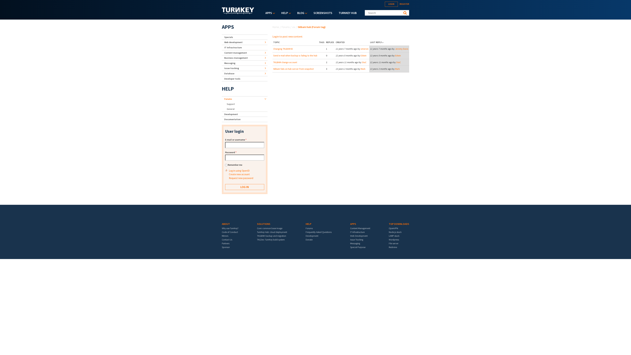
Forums (286, 27)
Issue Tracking (356, 239)
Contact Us (227, 239)
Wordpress (394, 239)
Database (229, 73)
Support (231, 104)
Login (391, 4)
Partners (225, 243)
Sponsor (226, 247)
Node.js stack (395, 232)
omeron (364, 48)
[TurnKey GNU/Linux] (238, 13)
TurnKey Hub (348, 13)
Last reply (376, 42)
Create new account (239, 174)
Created (340, 42)
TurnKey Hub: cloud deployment (272, 232)
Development (231, 114)
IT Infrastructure (233, 47)
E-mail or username (235, 139)
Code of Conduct (230, 232)
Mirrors (225, 235)
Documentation (232, 119)
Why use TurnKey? (230, 228)
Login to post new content (287, 36)
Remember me (235, 164)
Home (275, 27)
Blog (300, 13)
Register (404, 4)
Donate (309, 239)
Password (230, 152)
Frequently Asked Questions (319, 232)
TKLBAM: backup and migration (271, 235)
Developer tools (232, 78)
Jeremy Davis (401, 48)
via (293, 27)
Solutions (263, 223)
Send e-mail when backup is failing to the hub (295, 55)
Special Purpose (357, 247)
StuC (364, 62)
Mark (363, 68)
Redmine (393, 247)
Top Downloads (399, 223)
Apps (268, 13)
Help (284, 13)
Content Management (360, 228)
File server (393, 243)
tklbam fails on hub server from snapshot (293, 68)
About (226, 223)
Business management (236, 57)
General (230, 108)
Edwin (363, 55)
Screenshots (323, 13)
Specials (228, 37)
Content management (235, 52)
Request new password (241, 178)
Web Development (359, 235)
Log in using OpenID (239, 170)
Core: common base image (269, 228)
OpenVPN (393, 228)
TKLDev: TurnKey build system (271, 239)
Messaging (229, 63)
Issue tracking (231, 68)
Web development (233, 42)
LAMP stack (394, 235)
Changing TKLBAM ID (283, 48)
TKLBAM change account (285, 62)
